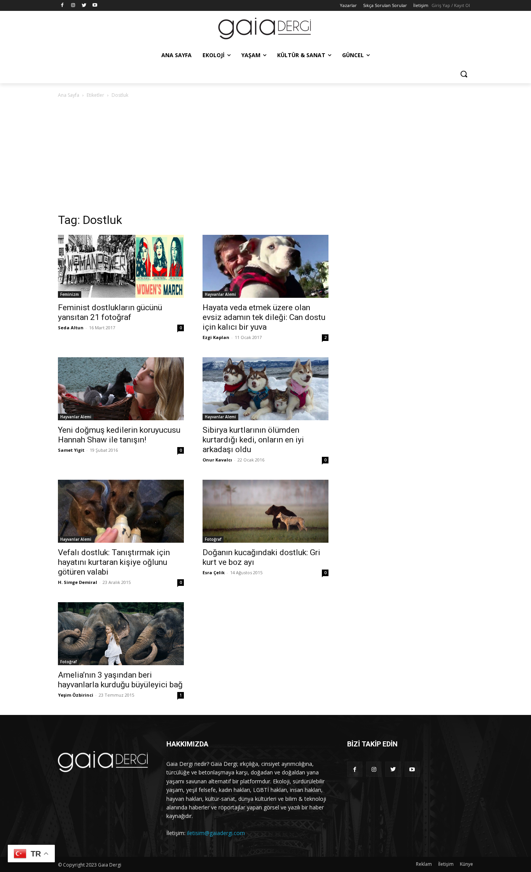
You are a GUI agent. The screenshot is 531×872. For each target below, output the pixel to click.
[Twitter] (84, 5)
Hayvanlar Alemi (220, 294)
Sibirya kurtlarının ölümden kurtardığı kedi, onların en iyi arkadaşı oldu (253, 439)
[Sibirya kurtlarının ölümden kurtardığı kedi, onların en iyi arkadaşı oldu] (265, 388)
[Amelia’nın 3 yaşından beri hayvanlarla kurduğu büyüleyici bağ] (121, 633)
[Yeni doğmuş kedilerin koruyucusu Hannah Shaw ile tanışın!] (121, 388)
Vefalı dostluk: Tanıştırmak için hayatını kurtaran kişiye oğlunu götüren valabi (114, 562)
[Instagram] (73, 5)
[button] (463, 74)
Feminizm (69, 294)
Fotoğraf (213, 539)
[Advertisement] (265, 157)
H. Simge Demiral (77, 582)
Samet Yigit (71, 450)
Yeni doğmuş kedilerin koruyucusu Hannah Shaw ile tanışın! (119, 434)
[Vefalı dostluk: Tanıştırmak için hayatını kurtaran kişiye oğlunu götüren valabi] (121, 511)
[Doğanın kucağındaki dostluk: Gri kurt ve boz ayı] (265, 511)
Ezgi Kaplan (216, 337)
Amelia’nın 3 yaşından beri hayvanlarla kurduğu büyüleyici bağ (120, 679)
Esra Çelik (214, 572)
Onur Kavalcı (217, 460)
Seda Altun (71, 327)
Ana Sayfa (68, 95)
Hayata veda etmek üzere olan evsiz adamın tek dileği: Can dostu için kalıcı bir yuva (264, 317)
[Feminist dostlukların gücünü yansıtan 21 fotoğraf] (121, 266)
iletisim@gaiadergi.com (216, 833)
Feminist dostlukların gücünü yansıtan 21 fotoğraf (110, 312)
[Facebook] (62, 5)
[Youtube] (94, 5)
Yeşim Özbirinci (75, 695)
